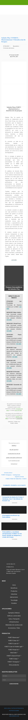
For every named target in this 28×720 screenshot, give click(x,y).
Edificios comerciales (14, 616)
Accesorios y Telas (14, 628)
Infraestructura (14, 622)
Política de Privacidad (17, 708)
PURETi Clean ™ (14, 659)
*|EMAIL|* (14, 445)
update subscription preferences (14, 457)
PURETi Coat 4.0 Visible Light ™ (14, 646)
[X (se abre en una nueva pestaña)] (10, 2)
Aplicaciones (14, 597)
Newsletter (16, 46)
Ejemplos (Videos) (14, 613)
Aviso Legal (7, 708)
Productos (14, 591)
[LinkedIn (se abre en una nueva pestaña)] (13, 2)
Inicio (14, 585)
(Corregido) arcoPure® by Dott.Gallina (10, 516)
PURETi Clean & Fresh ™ (14, 656)
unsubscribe (19, 418)
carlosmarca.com (14, 716)
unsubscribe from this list (14, 453)
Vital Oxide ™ (14, 652)
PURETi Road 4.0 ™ (14, 649)
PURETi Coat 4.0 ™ (14, 643)
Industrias (14, 594)
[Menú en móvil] (25, 12)
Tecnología (14, 600)
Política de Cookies (14, 710)
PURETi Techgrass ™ (14, 662)
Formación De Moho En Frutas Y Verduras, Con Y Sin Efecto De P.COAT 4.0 (13, 498)
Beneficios (14, 588)
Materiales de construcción (14, 625)
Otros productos (14, 665)
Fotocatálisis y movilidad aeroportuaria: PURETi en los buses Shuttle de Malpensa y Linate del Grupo (12, 534)
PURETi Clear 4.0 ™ (14, 640)
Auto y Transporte (14, 619)
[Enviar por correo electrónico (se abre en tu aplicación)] (18, 2)
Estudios (14, 603)
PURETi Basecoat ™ (14, 637)
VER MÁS (9, 320)
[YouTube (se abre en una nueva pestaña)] (15, 2)
